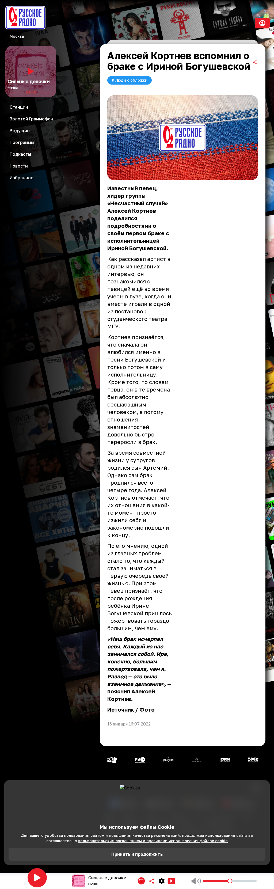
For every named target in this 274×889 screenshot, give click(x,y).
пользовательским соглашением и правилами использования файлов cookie (153, 840)
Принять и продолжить (137, 854)
